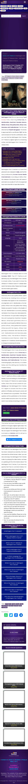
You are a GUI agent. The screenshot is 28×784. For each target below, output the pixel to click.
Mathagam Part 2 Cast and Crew (11, 159)
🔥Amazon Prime (18, 8)
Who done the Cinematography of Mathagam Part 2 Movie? (14, 597)
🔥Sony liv (20, 6)
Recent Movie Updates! (14, 648)
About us (11, 760)
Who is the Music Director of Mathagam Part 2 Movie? (14, 577)
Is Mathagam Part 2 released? (13, 531)
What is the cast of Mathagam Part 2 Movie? (14, 564)
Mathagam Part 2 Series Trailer (13, 164)
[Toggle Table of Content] (23, 149)
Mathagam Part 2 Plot (8, 157)
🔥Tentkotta (3, 6)
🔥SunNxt (14, 6)
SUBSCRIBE (14, 632)
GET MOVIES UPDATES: (9, 625)
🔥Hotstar (3, 10)
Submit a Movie (14, 769)
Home (4, 56)
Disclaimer (18, 760)
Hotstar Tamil (5, 78)
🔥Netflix (11, 8)
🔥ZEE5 (9, 6)
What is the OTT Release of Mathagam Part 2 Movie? (14, 543)
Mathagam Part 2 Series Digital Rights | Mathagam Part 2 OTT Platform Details (12, 152)
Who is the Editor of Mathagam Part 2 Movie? (14, 590)
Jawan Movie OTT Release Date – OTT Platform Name (14, 410)
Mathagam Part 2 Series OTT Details (12, 154)
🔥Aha (25, 8)
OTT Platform (11, 56)
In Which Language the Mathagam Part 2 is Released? (14, 557)
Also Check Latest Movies (13, 156)
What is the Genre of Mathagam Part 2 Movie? (14, 570)
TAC (16, 761)
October (17, 78)
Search (24, 16)
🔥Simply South (4, 8)
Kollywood (11, 78)
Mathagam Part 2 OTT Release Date (13, 162)
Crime (13, 76)
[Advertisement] (14, 33)
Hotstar (22, 76)
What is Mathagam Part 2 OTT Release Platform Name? (14, 537)
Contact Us (4, 760)
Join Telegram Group (14, 439)
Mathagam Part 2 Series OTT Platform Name (14, 160)
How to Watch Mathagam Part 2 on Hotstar (13, 165)
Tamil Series (4, 80)
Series (21, 78)
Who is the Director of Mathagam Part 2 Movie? (14, 584)
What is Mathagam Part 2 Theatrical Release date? (14, 550)
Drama (17, 76)
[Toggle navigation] (25, 2)
